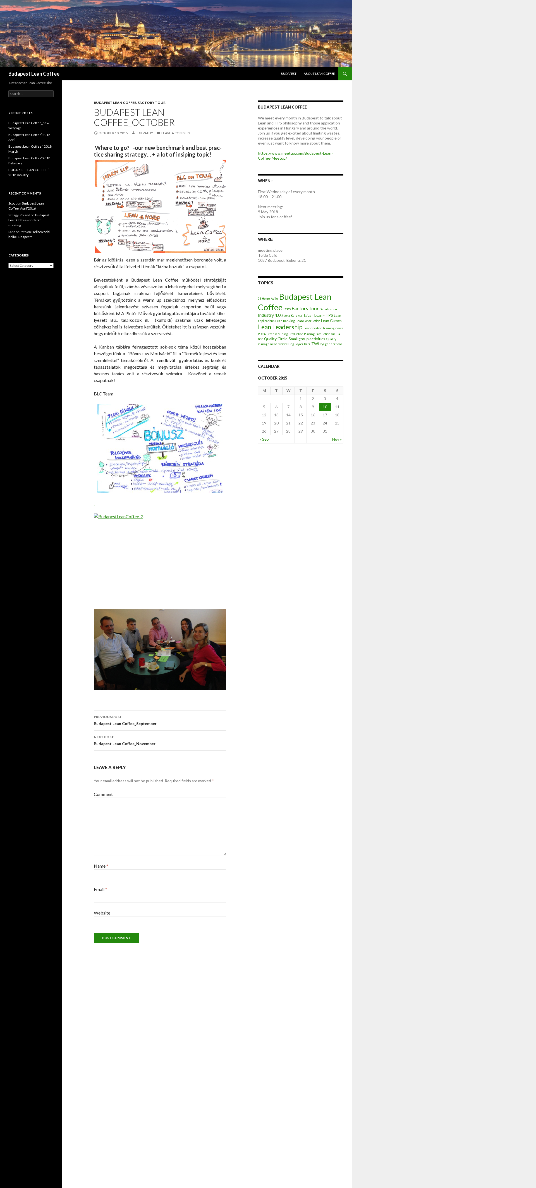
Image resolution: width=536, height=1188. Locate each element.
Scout (12, 203)
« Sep (264, 439)
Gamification (328, 309)
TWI (315, 343)
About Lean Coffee (319, 73)
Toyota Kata (302, 344)
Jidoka (285, 315)
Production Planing (302, 334)
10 (325, 406)
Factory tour (152, 102)
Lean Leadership (280, 327)
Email (100, 889)
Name (101, 865)
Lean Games (331, 320)
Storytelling (286, 344)
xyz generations (331, 344)
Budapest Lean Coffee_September (125, 720)
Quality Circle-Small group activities (294, 338)
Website (102, 912)
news (339, 328)
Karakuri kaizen (302, 315)
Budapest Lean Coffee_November (124, 740)
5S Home (264, 298)
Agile (274, 298)
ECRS (287, 309)
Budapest (288, 73)
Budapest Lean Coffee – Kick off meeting (28, 220)
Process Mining (277, 334)
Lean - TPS (323, 315)
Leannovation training (318, 328)
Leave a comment (176, 133)
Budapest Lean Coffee (33, 74)
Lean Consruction (308, 321)
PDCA (262, 334)
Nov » (337, 439)
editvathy (144, 133)
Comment (103, 794)
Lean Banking (285, 321)
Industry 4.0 (269, 315)
